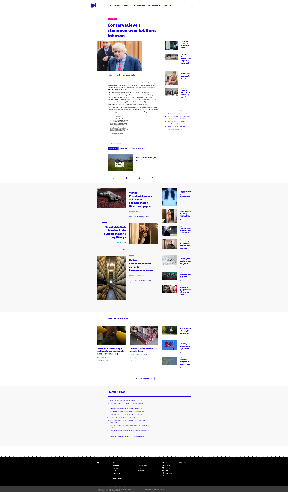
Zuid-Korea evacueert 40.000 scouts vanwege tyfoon (124, 414)
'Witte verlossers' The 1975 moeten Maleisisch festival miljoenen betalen (178, 122)
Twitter (166, 463)
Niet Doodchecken (153, 6)
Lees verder (133, 163)
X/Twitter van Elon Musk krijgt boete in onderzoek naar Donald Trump (178, 112)
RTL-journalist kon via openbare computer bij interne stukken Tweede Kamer (129, 421)
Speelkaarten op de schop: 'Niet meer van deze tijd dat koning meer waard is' (179, 117)
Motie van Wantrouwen (138, 148)
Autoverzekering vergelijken (121, 487)
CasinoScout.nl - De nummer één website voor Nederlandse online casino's (149, 489)
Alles (109, 6)
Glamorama (141, 6)
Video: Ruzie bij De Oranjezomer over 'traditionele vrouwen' (178, 128)
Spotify (166, 471)
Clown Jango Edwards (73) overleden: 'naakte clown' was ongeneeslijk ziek (130, 431)
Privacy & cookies (142, 465)
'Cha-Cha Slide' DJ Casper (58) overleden (121, 417)
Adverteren (141, 468)
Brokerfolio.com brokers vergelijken (105, 489)
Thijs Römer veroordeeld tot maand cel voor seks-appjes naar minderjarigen (126, 404)
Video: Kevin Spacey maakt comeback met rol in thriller (125, 400)
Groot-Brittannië (124, 148)
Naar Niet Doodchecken (144, 378)
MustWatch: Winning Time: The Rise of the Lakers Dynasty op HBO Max (129, 425)
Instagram (167, 468)
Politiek (125, 6)
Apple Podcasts (168, 473)
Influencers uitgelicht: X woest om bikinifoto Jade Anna (124, 409)
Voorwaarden (141, 471)
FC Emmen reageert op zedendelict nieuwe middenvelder (125, 411)
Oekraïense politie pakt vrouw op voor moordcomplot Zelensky (127, 436)
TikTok (166, 476)
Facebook (167, 465)
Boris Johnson (112, 148)
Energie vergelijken (108, 487)
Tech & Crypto (167, 6)
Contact (140, 463)
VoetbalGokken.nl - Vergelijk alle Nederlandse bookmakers (110, 490)
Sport (133, 6)
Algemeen (117, 6)
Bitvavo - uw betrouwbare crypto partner (123, 489)
